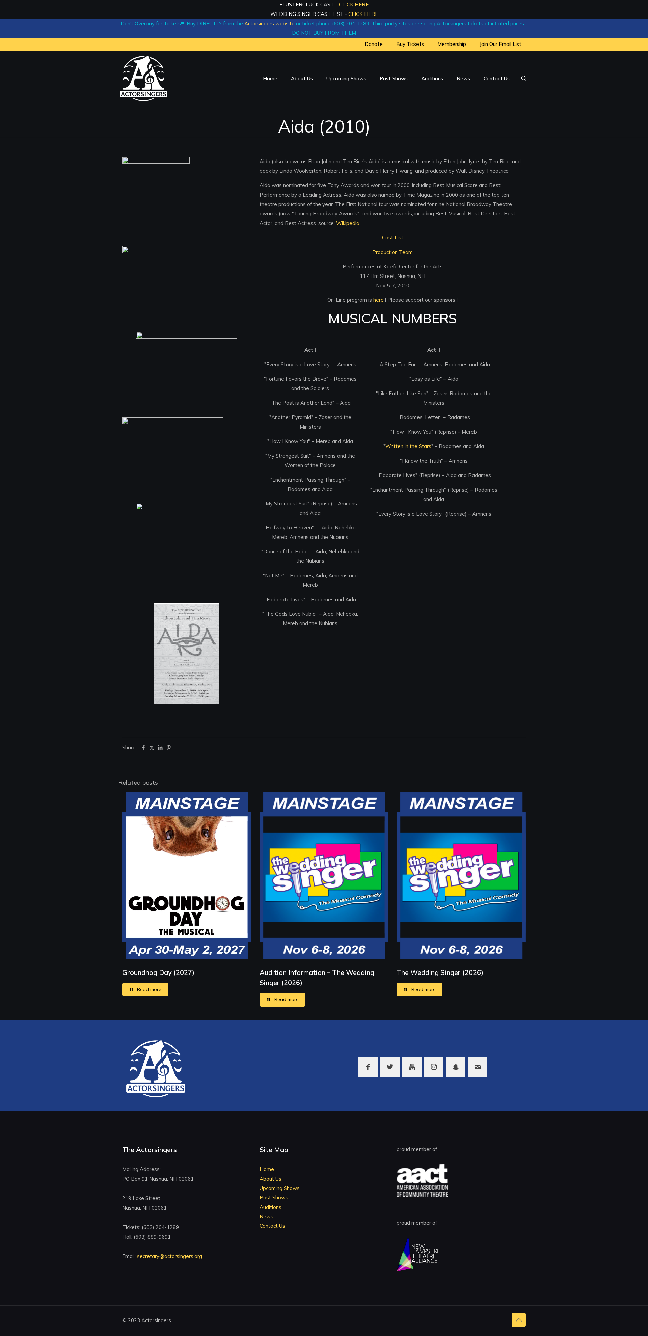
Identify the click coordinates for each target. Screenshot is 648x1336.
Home (267, 1169)
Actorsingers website (269, 23)
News (266, 1216)
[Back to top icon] (519, 1320)
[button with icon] (368, 1067)
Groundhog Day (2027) (158, 972)
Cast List (392, 237)
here (379, 300)
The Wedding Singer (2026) (440, 972)
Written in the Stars (408, 446)
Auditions (270, 1207)
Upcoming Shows (280, 1188)
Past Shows (274, 1197)
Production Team (392, 252)
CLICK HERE (354, 4)
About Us (270, 1178)
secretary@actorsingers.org (169, 1256)
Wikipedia (347, 223)
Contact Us (272, 1226)
